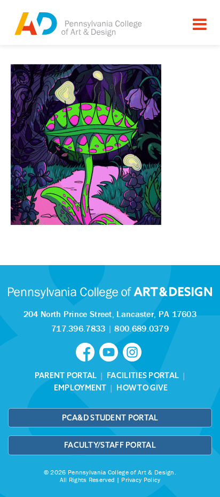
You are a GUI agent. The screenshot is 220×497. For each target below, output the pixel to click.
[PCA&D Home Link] (77, 24)
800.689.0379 (141, 328)
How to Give (142, 388)
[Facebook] (87, 351)
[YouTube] (111, 351)
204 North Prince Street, (110, 313)
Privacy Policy (140, 480)
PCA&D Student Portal (110, 418)
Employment (80, 388)
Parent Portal (66, 375)
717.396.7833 (78, 328)
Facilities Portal (143, 375)
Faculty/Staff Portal (110, 445)
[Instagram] (133, 351)
